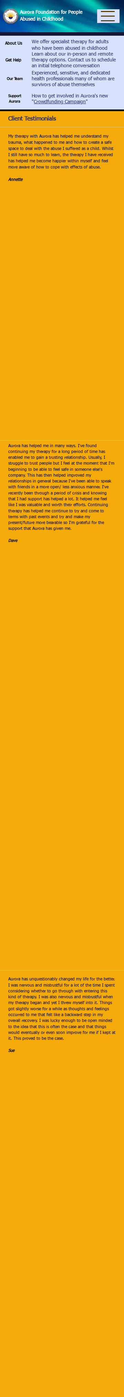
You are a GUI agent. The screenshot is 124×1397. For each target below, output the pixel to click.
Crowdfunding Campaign (60, 102)
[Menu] (108, 16)
